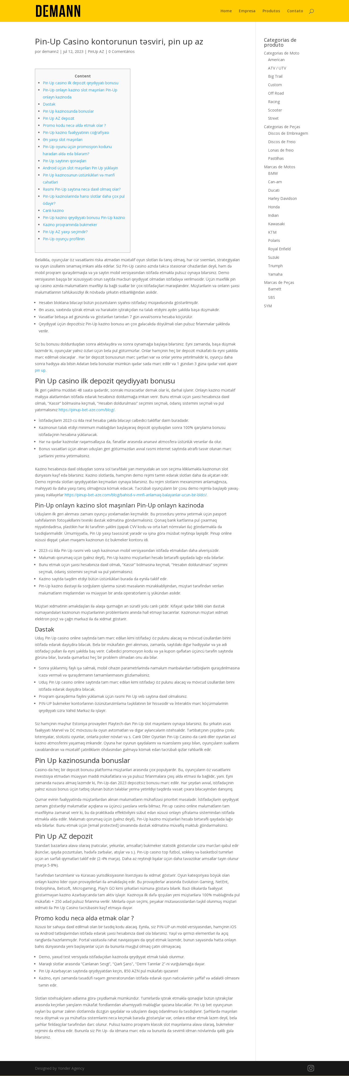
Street (273, 118)
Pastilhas (276, 158)
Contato (295, 11)
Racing (274, 101)
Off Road (276, 93)
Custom (275, 84)
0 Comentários (122, 51)
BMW (273, 173)
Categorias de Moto (281, 53)
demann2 (50, 51)
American (276, 59)
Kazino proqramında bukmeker (70, 224)
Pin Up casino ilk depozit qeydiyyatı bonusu (80, 82)
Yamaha (275, 274)
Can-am (275, 181)
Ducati (273, 190)
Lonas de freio (281, 150)
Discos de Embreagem (288, 133)
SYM (268, 305)
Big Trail (275, 76)
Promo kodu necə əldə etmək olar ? (74, 125)
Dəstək (49, 104)
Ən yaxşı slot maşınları (62, 139)
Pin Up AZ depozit (58, 118)
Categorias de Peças (282, 126)
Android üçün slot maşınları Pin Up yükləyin (80, 167)
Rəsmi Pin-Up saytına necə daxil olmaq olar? (82, 189)
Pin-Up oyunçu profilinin (64, 238)
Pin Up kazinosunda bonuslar (68, 111)
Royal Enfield (279, 248)
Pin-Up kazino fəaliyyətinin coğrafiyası (76, 132)
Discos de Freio (282, 141)
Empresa (247, 11)
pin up (40, 370)
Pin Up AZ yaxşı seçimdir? (65, 231)
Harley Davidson (282, 198)
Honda (274, 206)
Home (226, 11)
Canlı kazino (53, 210)
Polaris (274, 240)
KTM (272, 232)
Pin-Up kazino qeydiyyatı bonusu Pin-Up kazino (84, 217)
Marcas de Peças (279, 282)
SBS (271, 297)
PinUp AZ (96, 51)
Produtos (271, 11)
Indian (273, 215)
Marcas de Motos (279, 166)
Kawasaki (276, 223)
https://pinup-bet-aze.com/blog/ (87, 409)
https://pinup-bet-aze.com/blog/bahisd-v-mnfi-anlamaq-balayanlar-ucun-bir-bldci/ (136, 494)
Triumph (275, 265)
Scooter (275, 110)
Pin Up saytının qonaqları (64, 160)
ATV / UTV (277, 68)
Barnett (274, 288)
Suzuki (273, 257)
